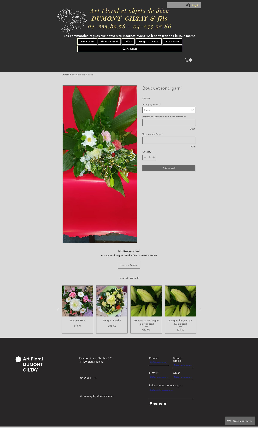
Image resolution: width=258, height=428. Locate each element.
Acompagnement (151, 104)
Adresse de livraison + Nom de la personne (164, 116)
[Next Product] (200, 309)
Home (66, 74)
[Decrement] (145, 157)
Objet (176, 372)
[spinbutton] (149, 157)
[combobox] (168, 110)
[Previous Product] (57, 309)
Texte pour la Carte (152, 134)
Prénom (153, 358)
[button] (189, 60)
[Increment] (154, 157)
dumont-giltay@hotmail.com (96, 396)
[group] (129, 309)
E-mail (153, 372)
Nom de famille (178, 359)
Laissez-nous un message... (166, 385)
